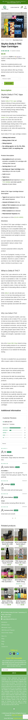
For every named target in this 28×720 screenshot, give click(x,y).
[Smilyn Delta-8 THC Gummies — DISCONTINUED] (7, 572)
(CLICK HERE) (18, 217)
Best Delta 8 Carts (18, 40)
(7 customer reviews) (15, 50)
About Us (4, 636)
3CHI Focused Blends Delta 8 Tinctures (20, 602)
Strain (3, 75)
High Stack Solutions (17, 715)
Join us (14, 673)
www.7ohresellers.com (13, 2)
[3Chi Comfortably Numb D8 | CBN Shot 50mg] (7, 534)
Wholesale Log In (6, 627)
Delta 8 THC (9, 40)
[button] (14, 56)
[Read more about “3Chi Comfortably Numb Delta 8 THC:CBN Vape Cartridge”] (15, 539)
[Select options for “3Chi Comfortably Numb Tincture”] (2, 558)
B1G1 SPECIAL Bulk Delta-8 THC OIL (7, 602)
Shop (2, 638)
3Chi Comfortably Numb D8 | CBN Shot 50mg (7, 544)
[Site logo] (5, 7)
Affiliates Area (5, 624)
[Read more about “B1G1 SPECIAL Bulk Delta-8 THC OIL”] (2, 598)
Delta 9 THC (5, 117)
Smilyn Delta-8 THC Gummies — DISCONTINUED (7, 581)
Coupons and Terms (18, 718)
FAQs (3, 641)
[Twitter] (18, 654)
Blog (2, 644)
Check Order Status (7, 632)
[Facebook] (10, 654)
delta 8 (7, 293)
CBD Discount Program (8, 630)
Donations (4, 622)
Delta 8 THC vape (11, 101)
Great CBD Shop (12, 343)
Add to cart (9, 83)
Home (2, 40)
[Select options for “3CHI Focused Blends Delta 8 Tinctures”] (15, 598)
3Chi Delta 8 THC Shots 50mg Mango (20, 581)
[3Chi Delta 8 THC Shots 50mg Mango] (20, 572)
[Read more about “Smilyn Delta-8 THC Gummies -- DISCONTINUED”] (2, 577)
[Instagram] (14, 654)
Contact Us (4, 646)
